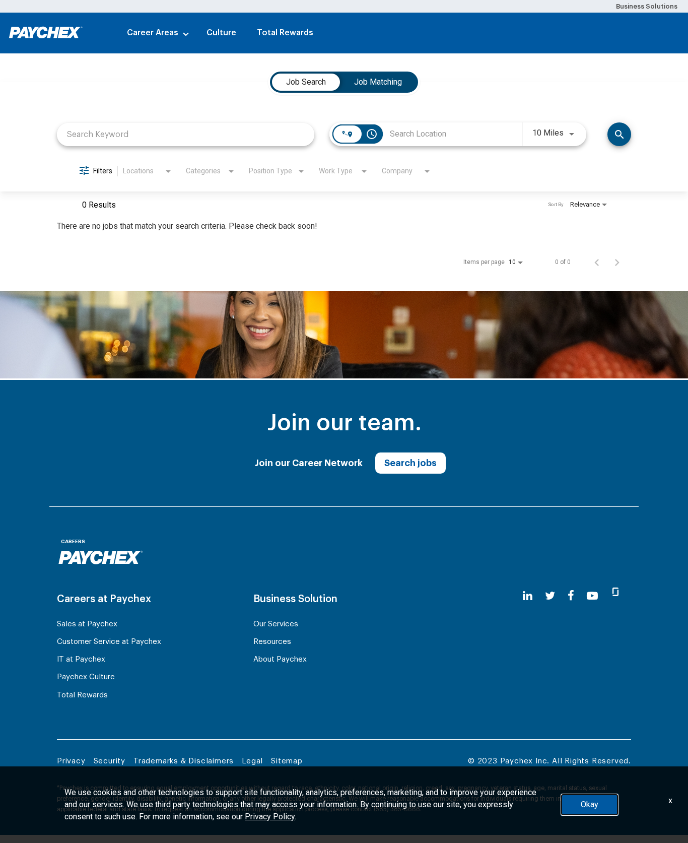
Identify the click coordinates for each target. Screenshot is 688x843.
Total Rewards (285, 33)
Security (109, 761)
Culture (221, 33)
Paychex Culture (86, 677)
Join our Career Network (309, 463)
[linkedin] (527, 596)
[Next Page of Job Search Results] (617, 262)
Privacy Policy (270, 816)
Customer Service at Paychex (109, 641)
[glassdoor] (615, 596)
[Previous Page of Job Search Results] (597, 262)
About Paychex (280, 659)
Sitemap (287, 761)
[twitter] (550, 596)
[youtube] (592, 596)
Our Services (275, 624)
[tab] (306, 82)
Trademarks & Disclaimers (183, 761)
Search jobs (410, 463)
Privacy (71, 761)
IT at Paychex (81, 659)
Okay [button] (589, 804)
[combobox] (185, 134)
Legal (252, 761)
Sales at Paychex (87, 624)
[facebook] (571, 596)
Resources (272, 641)
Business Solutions (646, 6)
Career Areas (152, 33)
